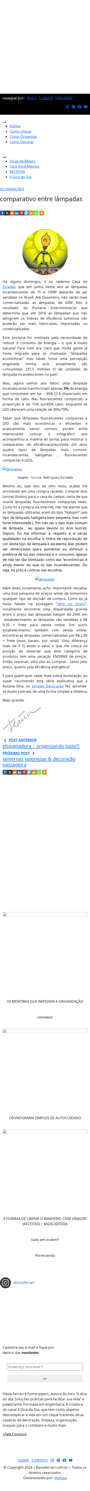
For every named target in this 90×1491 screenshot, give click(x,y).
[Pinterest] (21, 213)
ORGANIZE (64, 98)
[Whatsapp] (36, 213)
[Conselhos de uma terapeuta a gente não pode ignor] (45, 1309)
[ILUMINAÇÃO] (12, 189)
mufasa (60, 1477)
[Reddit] (12, 213)
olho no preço (71, 603)
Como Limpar (21, 131)
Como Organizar (23, 136)
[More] (41, 213)
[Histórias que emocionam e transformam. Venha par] (45, 1306)
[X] (7, 213)
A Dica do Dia (20, 176)
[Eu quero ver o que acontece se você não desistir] (45, 1302)
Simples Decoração (48, 686)
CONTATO (40, 1460)
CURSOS (46, 98)
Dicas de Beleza (22, 161)
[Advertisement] (45, 47)
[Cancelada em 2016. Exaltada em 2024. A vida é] (45, 1313)
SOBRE (23, 1460)
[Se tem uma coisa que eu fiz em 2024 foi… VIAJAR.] (45, 1295)
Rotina (15, 126)
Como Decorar (22, 141)
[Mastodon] (26, 213)
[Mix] (31, 213)
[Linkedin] (16, 213)
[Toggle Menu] (4, 122)
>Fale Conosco (14, 1434)
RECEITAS (17, 171)
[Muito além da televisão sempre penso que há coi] (45, 1316)
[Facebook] (2, 213)
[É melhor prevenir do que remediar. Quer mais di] (45, 1292)
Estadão (9, 286)
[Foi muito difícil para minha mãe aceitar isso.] (45, 1299)
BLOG (31, 98)
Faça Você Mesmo (24, 166)
